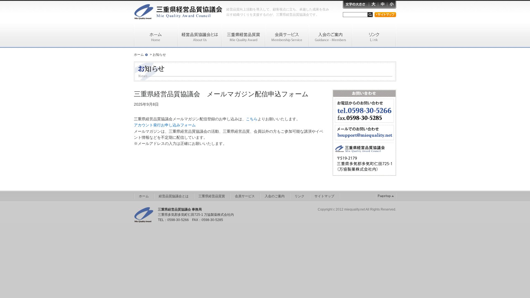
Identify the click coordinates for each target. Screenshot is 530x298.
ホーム (139, 55)
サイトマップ (324, 196)
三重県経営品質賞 (211, 196)
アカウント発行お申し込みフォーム (165, 125)
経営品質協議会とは (174, 196)
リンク (299, 196)
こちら (252, 119)
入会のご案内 (275, 196)
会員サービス (245, 196)
